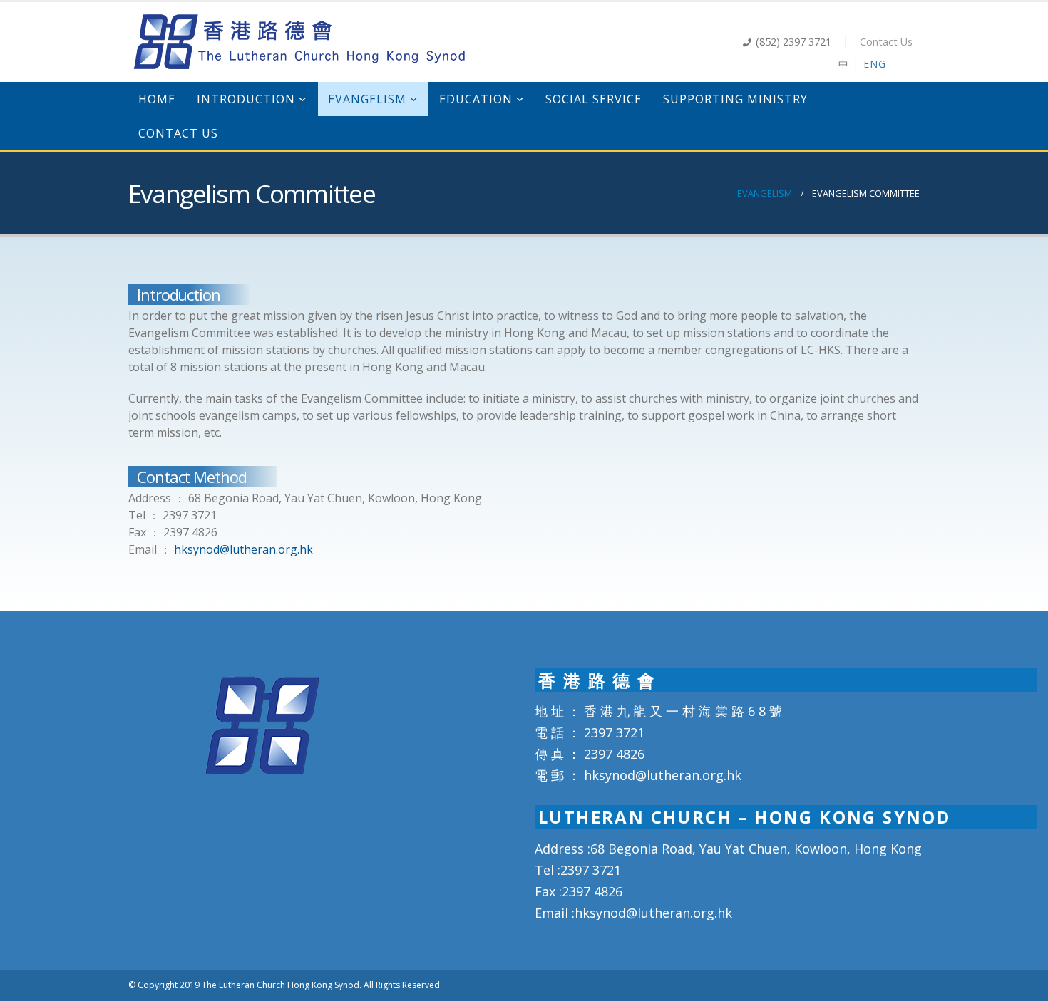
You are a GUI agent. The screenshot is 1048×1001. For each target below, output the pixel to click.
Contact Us (886, 41)
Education (476, 99)
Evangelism (367, 99)
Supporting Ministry (735, 99)
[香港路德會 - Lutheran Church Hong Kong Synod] (299, 42)
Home (156, 99)
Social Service (593, 99)
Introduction (246, 99)
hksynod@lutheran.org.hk (243, 549)
